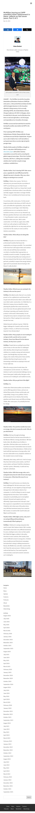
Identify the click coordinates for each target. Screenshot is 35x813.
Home (5, 588)
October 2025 (7, 645)
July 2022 (6, 762)
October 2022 (7, 753)
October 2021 (7, 789)
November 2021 (8, 786)
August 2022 (7, 759)
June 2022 (6, 765)
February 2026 (7, 633)
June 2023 (6, 729)
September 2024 (8, 684)
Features (5, 597)
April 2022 (6, 771)
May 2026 (6, 624)
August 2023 (7, 723)
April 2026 (6, 627)
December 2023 (8, 711)
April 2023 (6, 735)
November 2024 (8, 678)
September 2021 (8, 792)
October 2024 (7, 681)
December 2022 (8, 747)
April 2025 (6, 663)
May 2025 (6, 660)
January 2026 (7, 636)
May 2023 (6, 732)
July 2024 (6, 690)
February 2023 (7, 741)
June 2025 (6, 657)
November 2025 (8, 642)
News (5, 591)
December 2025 (8, 639)
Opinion (5, 594)
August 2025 (7, 651)
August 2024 (7, 687)
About (5, 603)
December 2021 (8, 783)
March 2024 (6, 702)
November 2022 (8, 750)
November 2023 (8, 714)
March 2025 (6, 666)
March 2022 (6, 774)
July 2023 (6, 726)
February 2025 (7, 669)
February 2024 (7, 705)
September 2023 (8, 720)
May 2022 (6, 768)
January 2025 (7, 672)
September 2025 (8, 648)
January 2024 (7, 708)
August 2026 (7, 615)
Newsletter (6, 606)
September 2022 (8, 756)
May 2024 (6, 696)
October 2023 (7, 717)
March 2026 (6, 630)
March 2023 (6, 738)
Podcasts (6, 600)
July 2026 (6, 618)
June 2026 (6, 621)
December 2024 (8, 675)
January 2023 (7, 744)
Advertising (6, 609)
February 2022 (7, 777)
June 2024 (6, 693)
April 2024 (6, 699)
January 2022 (7, 780)
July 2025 (6, 654)
